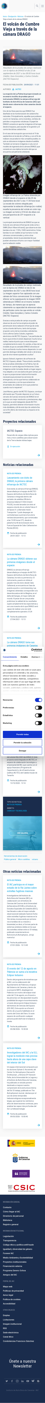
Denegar (22, 751)
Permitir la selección (22, 743)
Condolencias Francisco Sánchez (18, 1341)
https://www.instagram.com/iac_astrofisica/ (17, 1381)
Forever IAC (8, 1253)
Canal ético (8, 1337)
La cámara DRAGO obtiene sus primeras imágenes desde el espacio (22, 562)
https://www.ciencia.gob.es (21, 1143)
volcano (35, 859)
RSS (5, 1328)
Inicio (5, 16)
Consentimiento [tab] (10, 657)
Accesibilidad (9, 1303)
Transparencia (9, 1240)
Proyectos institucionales (14, 1262)
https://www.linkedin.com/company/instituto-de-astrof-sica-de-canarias (22, 1381)
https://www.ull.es (21, 1174)
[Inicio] (4, 6)
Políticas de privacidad (13, 1291)
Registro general (10, 1224)
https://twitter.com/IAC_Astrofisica (6, 1381)
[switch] (38, 708)
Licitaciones (8, 1320)
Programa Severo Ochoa (14, 1270)
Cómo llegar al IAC (11, 1211)
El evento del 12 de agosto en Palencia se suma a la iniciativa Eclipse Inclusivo (22, 972)
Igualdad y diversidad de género (17, 1249)
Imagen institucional (12, 1324)
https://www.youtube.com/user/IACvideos (27, 1381)
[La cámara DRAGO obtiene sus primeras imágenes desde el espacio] (38, 628)
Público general (10, 859)
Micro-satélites (24, 859)
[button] (22, 57)
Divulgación (12, 16)
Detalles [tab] (24, 657)
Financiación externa (12, 1266)
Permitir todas (22, 734)
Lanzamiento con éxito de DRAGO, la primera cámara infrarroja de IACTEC (20, 481)
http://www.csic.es (21, 1188)
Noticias (21, 16)
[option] (22, 833)
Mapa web (7, 1286)
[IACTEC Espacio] (38, 455)
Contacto (7, 1207)
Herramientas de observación (15, 856)
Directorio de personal (13, 1216)
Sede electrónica (10, 1332)
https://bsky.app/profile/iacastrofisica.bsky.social (33, 1381)
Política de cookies (11, 1299)
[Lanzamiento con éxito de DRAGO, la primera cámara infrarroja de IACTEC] (38, 544)
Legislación (8, 1236)
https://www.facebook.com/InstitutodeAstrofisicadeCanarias (12, 1381)
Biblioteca (7, 1220)
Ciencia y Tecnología (17, 811)
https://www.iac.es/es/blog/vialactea (38, 1381)
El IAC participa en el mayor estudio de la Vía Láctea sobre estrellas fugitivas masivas (22, 888)
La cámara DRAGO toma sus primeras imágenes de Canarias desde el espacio (22, 645)
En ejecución (15, 446)
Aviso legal (8, 1295)
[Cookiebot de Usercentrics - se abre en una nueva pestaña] (31, 650)
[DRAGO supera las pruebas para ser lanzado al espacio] (38, 791)
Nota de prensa (14, 474)
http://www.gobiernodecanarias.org (21, 1158)
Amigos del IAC (10, 1275)
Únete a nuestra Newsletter (22, 1364)
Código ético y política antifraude (18, 1245)
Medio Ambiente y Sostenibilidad (18, 1258)
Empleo (6, 1315)
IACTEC (18, 89)
